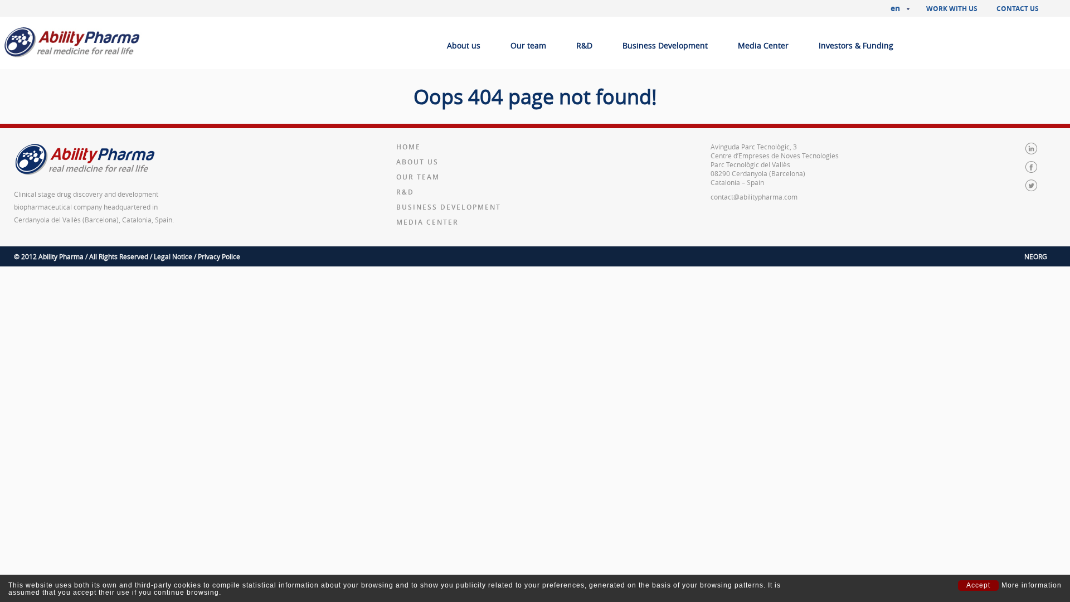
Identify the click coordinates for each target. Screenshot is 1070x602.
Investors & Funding (856, 45)
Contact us (1017, 8)
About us (463, 45)
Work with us (951, 8)
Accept (978, 585)
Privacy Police (219, 256)
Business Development (665, 45)
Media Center (763, 45)
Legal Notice (173, 256)
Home (408, 147)
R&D (584, 45)
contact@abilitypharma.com (754, 196)
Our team (528, 45)
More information (1031, 585)
